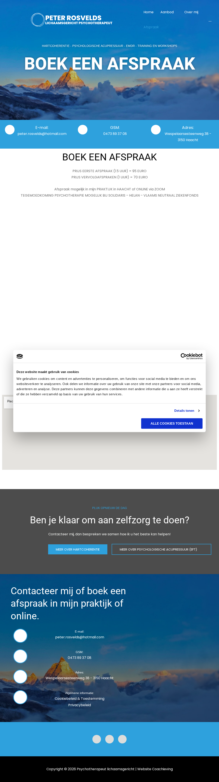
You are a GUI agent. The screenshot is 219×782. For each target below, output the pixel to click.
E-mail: (42, 127)
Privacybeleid (79, 705)
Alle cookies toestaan (172, 423)
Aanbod (167, 12)
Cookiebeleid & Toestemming (79, 698)
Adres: (188, 127)
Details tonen (184, 410)
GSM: (115, 127)
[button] (210, 20)
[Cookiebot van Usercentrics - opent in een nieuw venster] (184, 356)
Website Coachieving (155, 769)
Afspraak (151, 27)
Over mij (191, 12)
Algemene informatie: (79, 693)
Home (149, 12)
